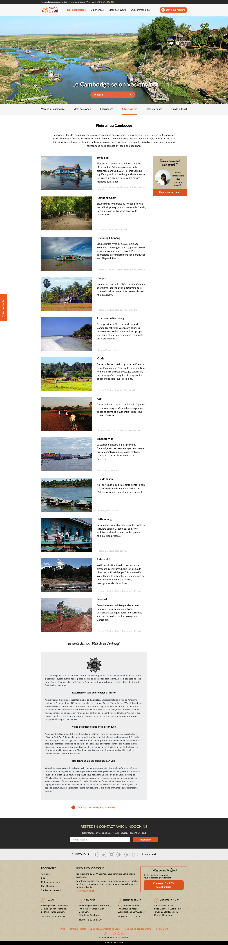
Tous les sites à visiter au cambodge (96, 807)
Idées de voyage (117, 10)
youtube (127, 854)
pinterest (119, 854)
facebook (95, 854)
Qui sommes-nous (140, 10)
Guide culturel (179, 109)
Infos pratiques (154, 109)
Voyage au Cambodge (53, 109)
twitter (103, 854)
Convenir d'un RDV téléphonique (163, 885)
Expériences (97, 10)
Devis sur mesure (175, 10)
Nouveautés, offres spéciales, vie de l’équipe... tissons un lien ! (114, 833)
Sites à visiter (129, 109)
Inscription (145, 839)
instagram (111, 854)
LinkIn (135, 854)
